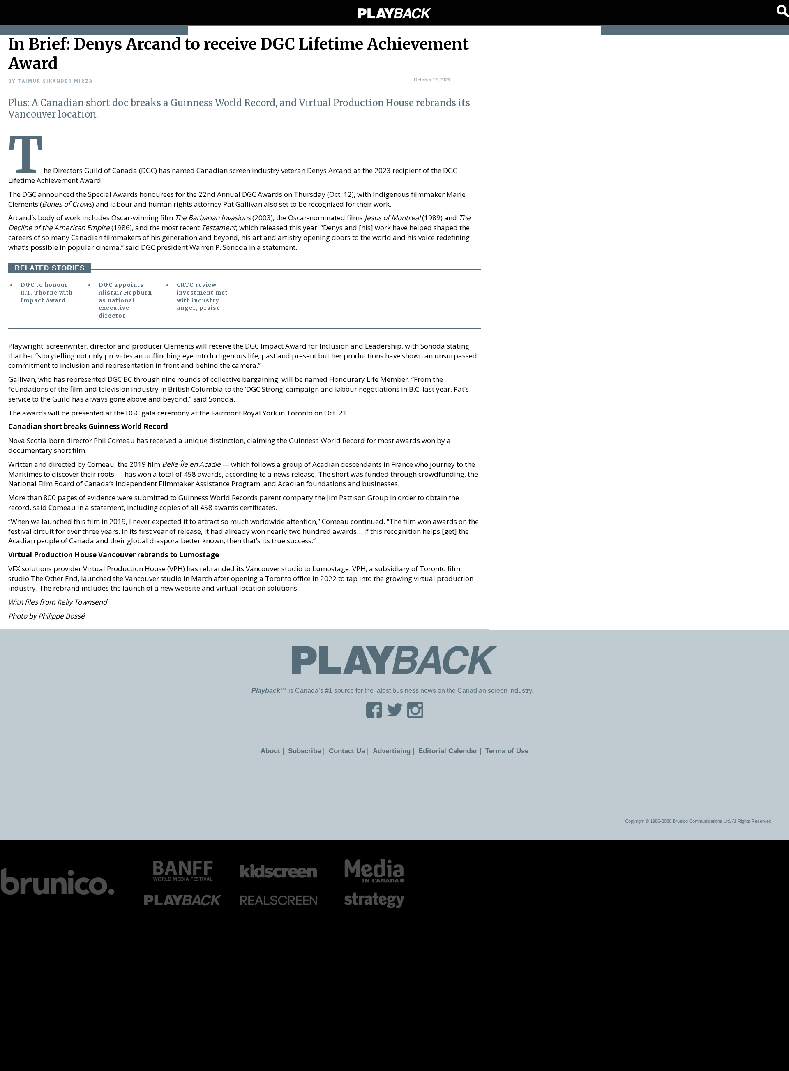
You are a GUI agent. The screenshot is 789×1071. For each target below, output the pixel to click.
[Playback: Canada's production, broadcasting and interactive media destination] (394, 13)
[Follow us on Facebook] (374, 715)
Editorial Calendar (444, 751)
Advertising (392, 751)
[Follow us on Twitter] (395, 715)
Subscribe (309, 751)
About (277, 751)
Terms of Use (500, 751)
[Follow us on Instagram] (415, 715)
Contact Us (349, 751)
